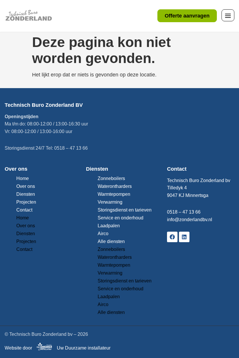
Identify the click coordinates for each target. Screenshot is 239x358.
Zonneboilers (111, 178)
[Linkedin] (184, 237)
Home (22, 178)
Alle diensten (111, 241)
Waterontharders (115, 186)
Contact (24, 209)
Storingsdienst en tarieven (125, 209)
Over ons (25, 186)
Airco (103, 233)
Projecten (26, 202)
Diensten (25, 194)
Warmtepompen (114, 194)
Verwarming (110, 202)
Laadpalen (109, 225)
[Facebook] (172, 237)
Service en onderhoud (120, 217)
